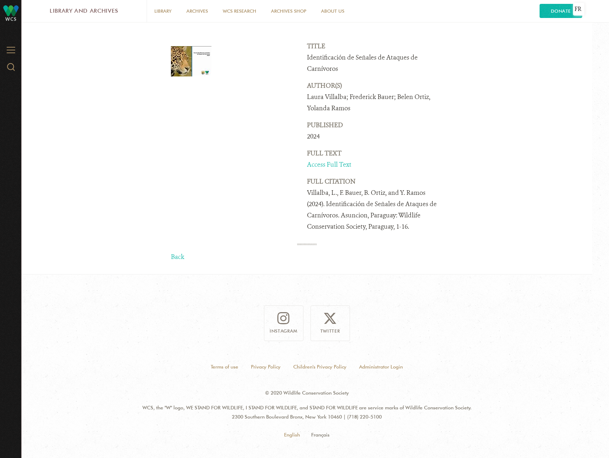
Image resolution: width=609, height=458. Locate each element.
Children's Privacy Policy (319, 367)
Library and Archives (84, 10)
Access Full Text (329, 164)
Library (163, 11)
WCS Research (239, 11)
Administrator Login (381, 367)
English (292, 435)
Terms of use (224, 367)
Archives (197, 11)
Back (177, 257)
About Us (332, 11)
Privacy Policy (266, 367)
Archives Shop (288, 11)
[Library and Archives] (11, 10)
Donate (561, 11)
